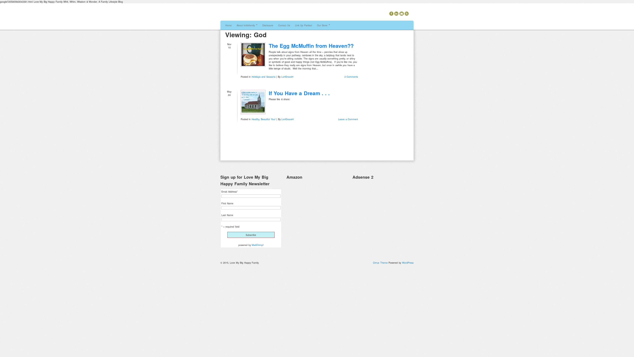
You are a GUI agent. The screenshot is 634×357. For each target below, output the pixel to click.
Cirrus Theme (380, 262)
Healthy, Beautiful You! (264, 119)
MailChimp (257, 245)
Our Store (322, 25)
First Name (227, 203)
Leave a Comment (348, 119)
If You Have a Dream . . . (299, 93)
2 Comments (351, 76)
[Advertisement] (383, 205)
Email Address (229, 191)
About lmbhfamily (246, 25)
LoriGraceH (287, 76)
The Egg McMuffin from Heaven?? (311, 45)
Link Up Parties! (303, 25)
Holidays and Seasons (263, 76)
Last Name (227, 215)
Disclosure (267, 25)
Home (228, 25)
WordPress (408, 262)
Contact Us (284, 25)
